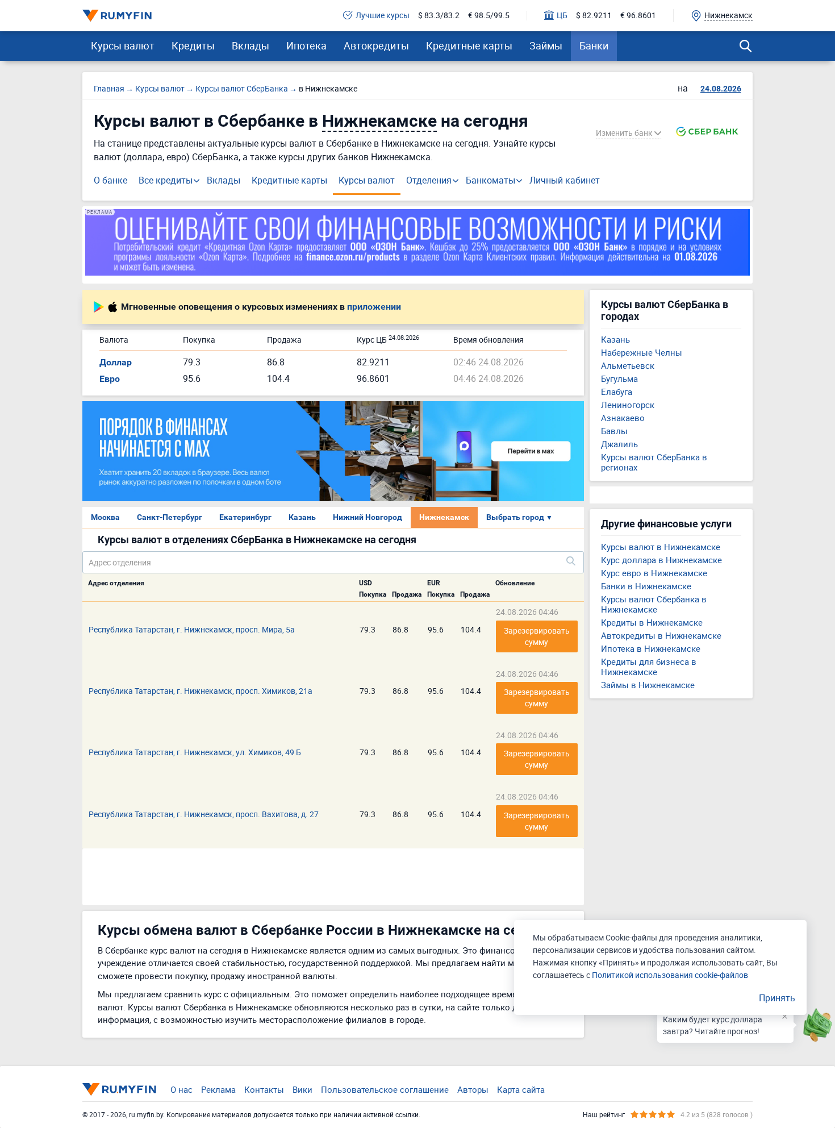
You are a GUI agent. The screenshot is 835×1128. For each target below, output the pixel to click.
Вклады (250, 45)
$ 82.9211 (594, 15)
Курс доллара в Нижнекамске (661, 560)
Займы (545, 45)
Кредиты (193, 45)
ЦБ (562, 15)
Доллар (115, 362)
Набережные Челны (641, 352)
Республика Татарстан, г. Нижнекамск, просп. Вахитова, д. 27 (204, 814)
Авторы (473, 1089)
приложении (374, 306)
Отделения (429, 180)
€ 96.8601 (638, 15)
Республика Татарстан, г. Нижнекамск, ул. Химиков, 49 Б (195, 752)
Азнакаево (623, 418)
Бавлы (614, 431)
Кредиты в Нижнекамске (652, 622)
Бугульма (619, 378)
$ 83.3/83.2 (439, 15)
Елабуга (616, 391)
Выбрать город (519, 517)
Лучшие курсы (383, 15)
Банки (593, 45)
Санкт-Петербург (169, 517)
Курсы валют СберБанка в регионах (654, 462)
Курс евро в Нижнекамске (654, 573)
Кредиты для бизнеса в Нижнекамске (648, 666)
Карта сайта (521, 1089)
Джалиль (619, 444)
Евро (109, 378)
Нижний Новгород (367, 517)
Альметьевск (627, 365)
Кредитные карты (469, 45)
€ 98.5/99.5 (489, 15)
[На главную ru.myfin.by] (119, 1089)
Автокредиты (376, 45)
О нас (181, 1089)
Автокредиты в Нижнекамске (661, 635)
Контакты (264, 1089)
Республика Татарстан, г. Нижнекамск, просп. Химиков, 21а (200, 690)
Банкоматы (490, 180)
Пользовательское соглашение (385, 1089)
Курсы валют (123, 45)
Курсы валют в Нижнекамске (660, 547)
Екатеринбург (245, 517)
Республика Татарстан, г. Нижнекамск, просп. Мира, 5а (192, 629)
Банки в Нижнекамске (646, 586)
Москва (105, 517)
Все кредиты (166, 180)
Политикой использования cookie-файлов (670, 974)
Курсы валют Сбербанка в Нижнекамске (654, 604)
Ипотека (306, 45)
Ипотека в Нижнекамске (650, 648)
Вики (302, 1089)
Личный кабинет (564, 180)
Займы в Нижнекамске (648, 685)
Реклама (218, 1089)
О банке (110, 180)
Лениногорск (627, 404)
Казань (302, 517)
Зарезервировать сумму (537, 636)
